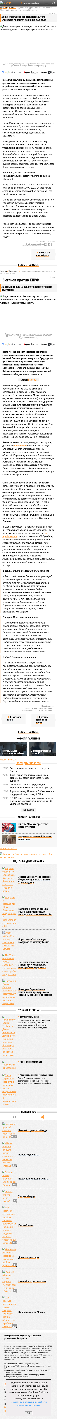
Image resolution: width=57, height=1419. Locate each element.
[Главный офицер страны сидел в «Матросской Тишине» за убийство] (9, 1281)
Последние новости (28, 763)
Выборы (32, 379)
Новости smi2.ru (8, 759)
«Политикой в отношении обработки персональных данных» (28, 1403)
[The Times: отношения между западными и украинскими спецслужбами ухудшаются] (9, 965)
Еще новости (28, 809)
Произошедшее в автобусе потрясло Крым (13, 751)
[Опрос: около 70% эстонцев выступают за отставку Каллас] (9, 940)
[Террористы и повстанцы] (9, 1065)
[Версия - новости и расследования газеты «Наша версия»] (9, 4)
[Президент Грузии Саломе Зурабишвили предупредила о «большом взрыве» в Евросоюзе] (9, 992)
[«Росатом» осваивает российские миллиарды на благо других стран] (9, 1257)
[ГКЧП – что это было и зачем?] (9, 1196)
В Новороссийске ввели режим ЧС (41, 751)
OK (28, 1413)
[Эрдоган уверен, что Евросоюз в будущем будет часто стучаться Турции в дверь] (9, 880)
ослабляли (20, 445)
